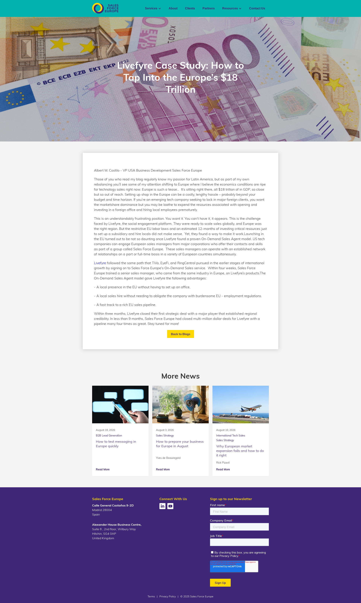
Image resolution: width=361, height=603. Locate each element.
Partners (208, 8)
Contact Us (257, 8)
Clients (190, 8)
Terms (151, 596)
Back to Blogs (180, 334)
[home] (105, 8)
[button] (153, 8)
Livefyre (100, 263)
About (173, 8)
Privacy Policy (167, 596)
